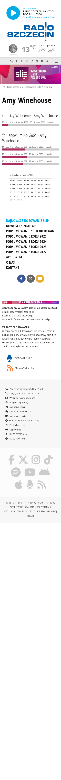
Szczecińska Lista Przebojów (38, 87)
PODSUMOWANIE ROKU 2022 (26, 251)
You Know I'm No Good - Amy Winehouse (24, 138)
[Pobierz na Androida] (44, 467)
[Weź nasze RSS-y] (41, 480)
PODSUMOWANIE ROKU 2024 (26, 241)
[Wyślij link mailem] (40, 279)
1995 (12, 180)
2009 (26, 188)
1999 (40, 180)
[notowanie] (30, 302)
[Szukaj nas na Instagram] (36, 455)
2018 (47, 192)
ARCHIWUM (14, 257)
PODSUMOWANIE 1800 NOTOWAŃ (30, 231)
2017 (40, 192)
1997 (26, 180)
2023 (40, 196)
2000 (47, 180)
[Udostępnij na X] (31, 279)
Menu (56, 61)
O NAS (10, 262)
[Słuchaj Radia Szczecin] (13, 13)
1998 (33, 180)
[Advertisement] (30, 558)
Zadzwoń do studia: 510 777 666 (26, 388)
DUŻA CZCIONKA (18, 434)
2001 (12, 184)
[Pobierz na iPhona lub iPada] (18, 480)
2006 (47, 184)
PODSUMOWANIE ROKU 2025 (26, 236)
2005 (40, 184)
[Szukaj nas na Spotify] (16, 467)
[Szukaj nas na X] (23, 455)
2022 (33, 196)
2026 (19, 200)
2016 (33, 192)
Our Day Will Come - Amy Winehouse (30, 116)
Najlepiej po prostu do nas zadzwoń (11, 61)
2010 (33, 188)
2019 (12, 196)
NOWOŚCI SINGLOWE (21, 225)
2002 (19, 184)
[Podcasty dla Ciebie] (30, 480)
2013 (12, 192)
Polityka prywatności (24, 511)
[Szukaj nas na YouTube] (29, 467)
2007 (12, 188)
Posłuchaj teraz (17, 425)
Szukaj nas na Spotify (36, 61)
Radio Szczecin (14, 87)
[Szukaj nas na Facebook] (11, 455)
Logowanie (15, 429)
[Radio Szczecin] (30, 31)
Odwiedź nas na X (21, 61)
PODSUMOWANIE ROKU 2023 (26, 246)
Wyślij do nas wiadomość (42, 61)
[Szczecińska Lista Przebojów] (30, 74)
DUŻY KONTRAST (18, 438)
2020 (19, 196)
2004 (33, 184)
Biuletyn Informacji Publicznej (24, 420)
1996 (19, 180)
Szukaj (47, 61)
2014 (19, 192)
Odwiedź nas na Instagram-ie (26, 61)
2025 (12, 200)
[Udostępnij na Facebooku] (21, 279)
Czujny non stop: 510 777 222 (24, 393)
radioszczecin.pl (17, 406)
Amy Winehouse (26, 100)
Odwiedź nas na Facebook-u (16, 61)
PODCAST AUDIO (23, 357)
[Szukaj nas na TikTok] (48, 455)
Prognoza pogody (18, 402)
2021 (26, 196)
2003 (26, 184)
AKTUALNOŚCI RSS (24, 367)
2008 (19, 188)
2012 (47, 188)
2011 (40, 188)
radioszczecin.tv (17, 416)
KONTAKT (12, 267)
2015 (26, 192)
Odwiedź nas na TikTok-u (31, 61)
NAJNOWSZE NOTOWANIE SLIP (27, 220)
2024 (47, 196)
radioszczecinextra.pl (20, 411)
